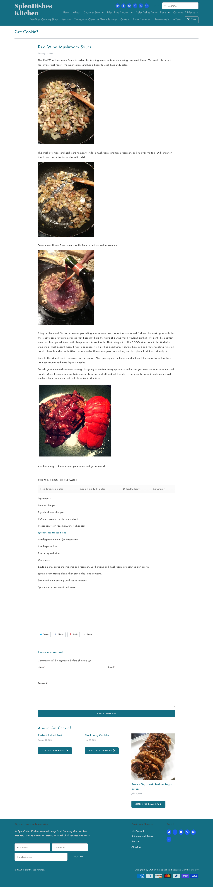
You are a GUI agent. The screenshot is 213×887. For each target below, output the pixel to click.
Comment (43, 683)
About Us (136, 847)
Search (135, 842)
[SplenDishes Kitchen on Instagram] (141, 5)
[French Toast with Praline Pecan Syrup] (153, 756)
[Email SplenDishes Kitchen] (147, 5)
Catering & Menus (184, 12)
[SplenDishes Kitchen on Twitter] (118, 5)
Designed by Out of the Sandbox (152, 870)
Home (66, 12)
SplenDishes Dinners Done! (151, 12)
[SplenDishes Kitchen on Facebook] (123, 5)
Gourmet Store (92, 12)
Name (41, 667)
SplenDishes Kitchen (29, 9)
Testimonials (162, 19)
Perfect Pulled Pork (50, 735)
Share (60, 635)
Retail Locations (142, 19)
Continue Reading (53, 751)
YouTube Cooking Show (44, 19)
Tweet (46, 635)
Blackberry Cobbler (97, 735)
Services (66, 19)
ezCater (176, 19)
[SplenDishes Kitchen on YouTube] (129, 5)
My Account (137, 831)
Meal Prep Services (118, 12)
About (76, 12)
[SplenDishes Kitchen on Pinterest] (135, 5)
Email (89, 635)
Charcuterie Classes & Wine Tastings (95, 19)
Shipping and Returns (142, 836)
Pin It (75, 635)
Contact (125, 19)
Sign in (155, 5)
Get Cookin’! (26, 32)
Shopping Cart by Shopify (184, 870)
